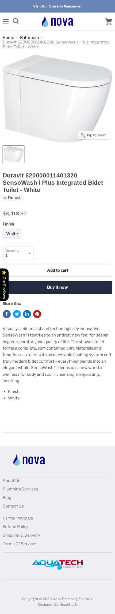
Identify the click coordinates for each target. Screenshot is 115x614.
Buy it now (57, 287)
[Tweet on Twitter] (17, 314)
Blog (7, 497)
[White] (13, 239)
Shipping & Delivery (21, 535)
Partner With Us (18, 518)
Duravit (15, 197)
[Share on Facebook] (7, 314)
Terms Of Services (20, 543)
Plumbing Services (20, 489)
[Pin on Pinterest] (37, 314)
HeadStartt (68, 604)
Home (8, 37)
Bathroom (29, 37)
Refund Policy (15, 526)
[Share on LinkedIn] (27, 314)
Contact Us (13, 506)
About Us (11, 480)
